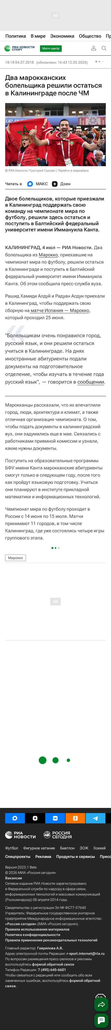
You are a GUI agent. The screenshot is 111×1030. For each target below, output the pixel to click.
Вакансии (13, 878)
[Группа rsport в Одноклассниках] (75, 818)
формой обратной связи (53, 964)
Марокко (48, 254)
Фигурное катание (39, 848)
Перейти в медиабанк (73, 170)
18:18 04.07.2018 (19, 62)
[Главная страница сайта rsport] (31, 48)
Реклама (43, 856)
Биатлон (67, 848)
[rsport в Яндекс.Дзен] (35, 818)
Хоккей (99, 848)
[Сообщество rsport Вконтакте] (55, 818)
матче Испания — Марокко (59, 310)
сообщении (90, 382)
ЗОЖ (84, 848)
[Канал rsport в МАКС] (15, 818)
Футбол (11, 848)
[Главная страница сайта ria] (6, 48)
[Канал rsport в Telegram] (95, 818)
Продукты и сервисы (75, 856)
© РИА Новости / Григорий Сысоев (30, 170)
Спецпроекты (17, 856)
